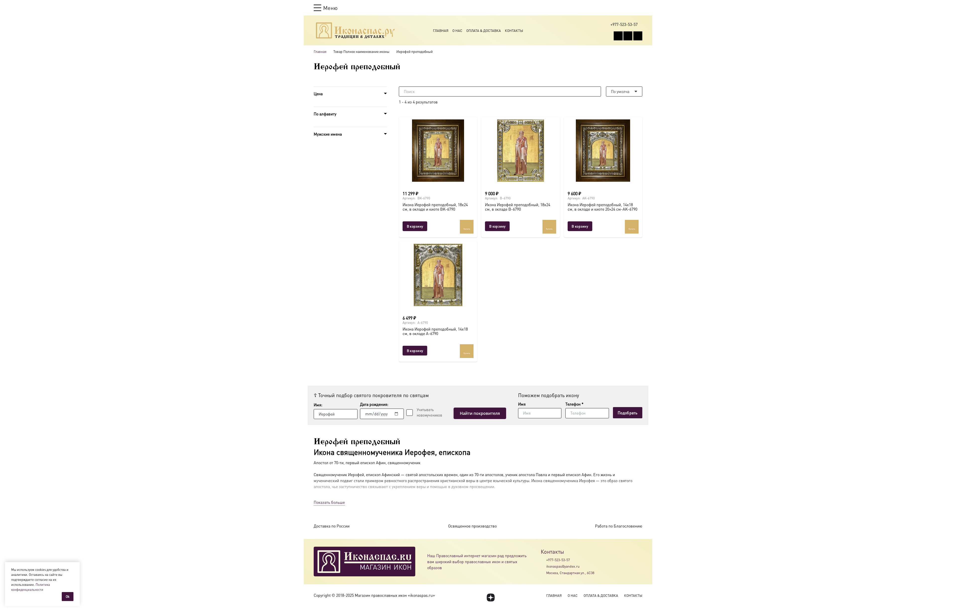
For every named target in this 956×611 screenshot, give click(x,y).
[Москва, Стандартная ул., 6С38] (543, 573)
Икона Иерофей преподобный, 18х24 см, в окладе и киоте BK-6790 (435, 207)
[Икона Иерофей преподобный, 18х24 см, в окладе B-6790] (520, 150)
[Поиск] (596, 91)
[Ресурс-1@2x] (355, 30)
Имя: (318, 404)
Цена (318, 93)
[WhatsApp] (627, 35)
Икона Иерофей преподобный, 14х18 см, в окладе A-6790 (435, 331)
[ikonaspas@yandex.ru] (543, 566)
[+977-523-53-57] (543, 560)
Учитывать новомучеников (429, 412)
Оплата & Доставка (483, 30)
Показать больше (329, 502)
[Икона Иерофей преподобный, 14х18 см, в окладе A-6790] (438, 275)
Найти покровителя (480, 413)
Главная (440, 30)
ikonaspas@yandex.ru (563, 566)
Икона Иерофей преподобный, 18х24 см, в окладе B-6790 (517, 207)
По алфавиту (325, 113)
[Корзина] (630, 7)
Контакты (514, 30)
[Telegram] (637, 35)
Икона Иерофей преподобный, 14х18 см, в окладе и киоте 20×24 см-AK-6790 (602, 207)
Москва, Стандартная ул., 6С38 (570, 572)
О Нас (457, 30)
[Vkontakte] (618, 35)
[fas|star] (490, 597)
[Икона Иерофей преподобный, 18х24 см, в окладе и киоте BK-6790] (438, 150)
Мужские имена (328, 134)
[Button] (640, 7)
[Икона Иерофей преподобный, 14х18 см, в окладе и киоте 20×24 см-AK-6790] (603, 150)
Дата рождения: (374, 404)
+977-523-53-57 (558, 559)
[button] (325, 7)
